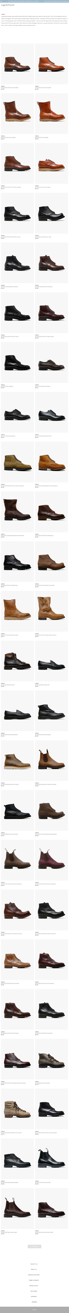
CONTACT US (33, 1264)
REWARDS (34, 1301)
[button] (66, 5)
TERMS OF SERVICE (34, 1280)
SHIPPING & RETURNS (34, 1274)
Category (33, 37)
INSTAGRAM (34, 1291)
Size (33, 38)
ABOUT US (34, 1269)
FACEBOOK (34, 1296)
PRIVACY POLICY (33, 1285)
